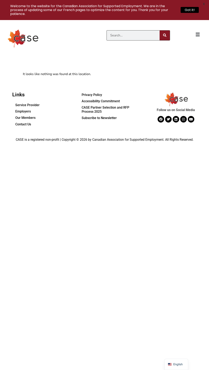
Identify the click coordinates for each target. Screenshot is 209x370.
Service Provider (27, 105)
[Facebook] (161, 119)
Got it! (190, 10)
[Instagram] (183, 119)
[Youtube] (191, 119)
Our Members (25, 118)
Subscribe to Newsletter (99, 118)
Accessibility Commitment (101, 101)
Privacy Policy (92, 95)
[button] (197, 35)
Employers (23, 111)
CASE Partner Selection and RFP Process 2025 (105, 109)
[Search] (165, 35)
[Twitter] (168, 119)
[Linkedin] (176, 119)
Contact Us (23, 124)
